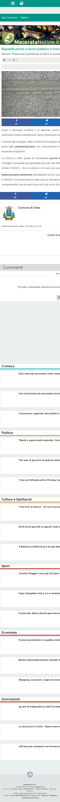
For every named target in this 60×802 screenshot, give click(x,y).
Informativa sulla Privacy (30, 798)
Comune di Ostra (29, 207)
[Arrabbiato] (15, 244)
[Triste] (46, 244)
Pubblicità (53, 795)
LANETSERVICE (20, 795)
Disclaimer (44, 795)
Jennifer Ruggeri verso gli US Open (39, 573)
